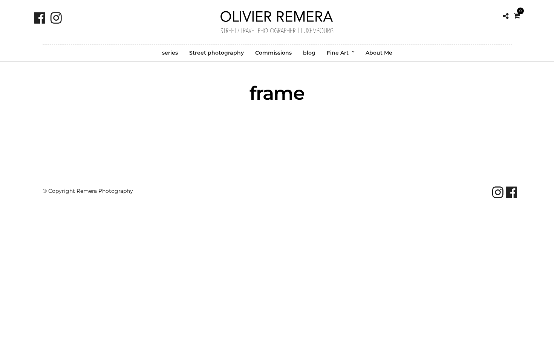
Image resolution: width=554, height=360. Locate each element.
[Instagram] (56, 17)
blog (309, 52)
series (170, 52)
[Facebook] (39, 17)
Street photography (216, 52)
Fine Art (338, 52)
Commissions (273, 52)
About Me (379, 52)
